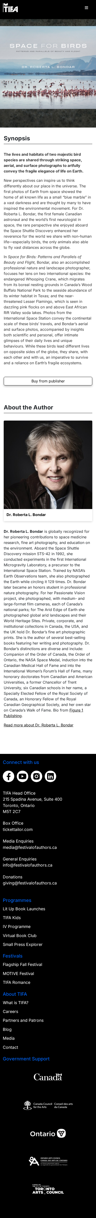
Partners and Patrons (23, 1020)
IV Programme (17, 926)
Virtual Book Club (20, 935)
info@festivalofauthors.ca (27, 865)
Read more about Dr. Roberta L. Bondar (38, 725)
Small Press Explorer (23, 944)
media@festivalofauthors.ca (30, 847)
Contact (10, 1047)
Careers (10, 1011)
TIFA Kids (12, 917)
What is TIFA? (15, 1002)
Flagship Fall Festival (22, 964)
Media (9, 1038)
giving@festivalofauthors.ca (30, 883)
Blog (7, 1029)
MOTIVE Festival (18, 973)
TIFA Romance (16, 982)
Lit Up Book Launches (24, 908)
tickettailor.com (18, 829)
